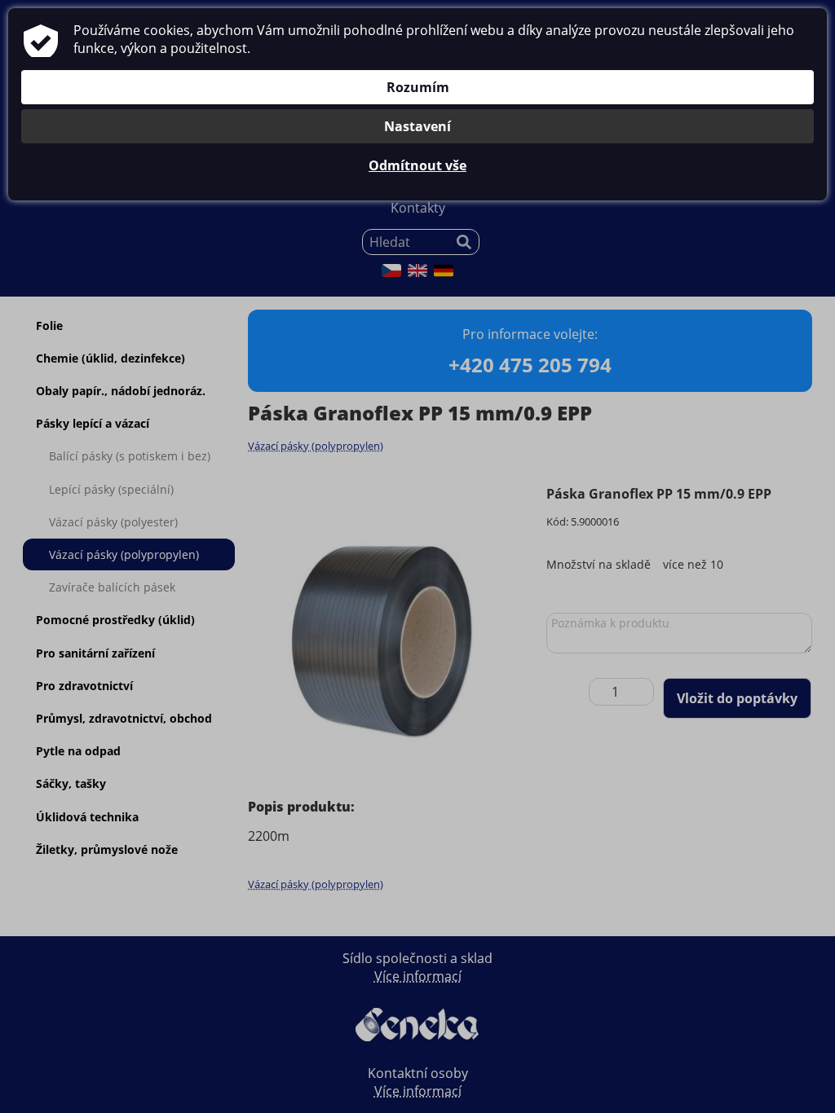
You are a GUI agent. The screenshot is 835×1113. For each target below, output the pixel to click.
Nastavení (417, 126)
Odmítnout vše (417, 165)
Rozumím (418, 87)
